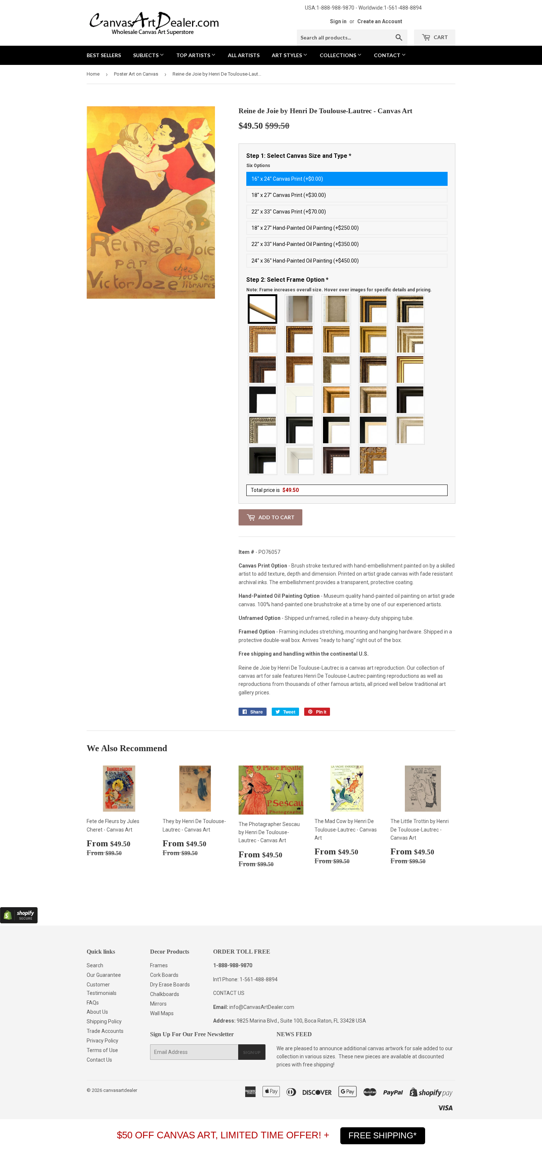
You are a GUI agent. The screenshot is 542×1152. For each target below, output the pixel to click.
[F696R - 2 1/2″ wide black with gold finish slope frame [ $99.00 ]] (373, 430)
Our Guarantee (104, 975)
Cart (440, 37)
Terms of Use (102, 1050)
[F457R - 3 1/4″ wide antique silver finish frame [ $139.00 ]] (373, 399)
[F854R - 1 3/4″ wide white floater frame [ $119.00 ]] (299, 460)
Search (95, 965)
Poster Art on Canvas (136, 74)
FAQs (93, 1003)
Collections (338, 55)
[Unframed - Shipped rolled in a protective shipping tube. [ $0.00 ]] (262, 309)
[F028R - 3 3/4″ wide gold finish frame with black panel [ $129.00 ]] (373, 309)
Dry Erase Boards (170, 985)
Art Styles (287, 55)
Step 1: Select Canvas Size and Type (298, 160)
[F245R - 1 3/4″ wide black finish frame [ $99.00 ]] (262, 399)
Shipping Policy (104, 1021)
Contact (388, 55)
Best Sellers (104, 55)
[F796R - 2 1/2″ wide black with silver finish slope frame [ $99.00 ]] (336, 430)
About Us (97, 1012)
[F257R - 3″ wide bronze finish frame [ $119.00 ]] (336, 339)
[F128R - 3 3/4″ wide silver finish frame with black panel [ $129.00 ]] (410, 309)
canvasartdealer (120, 1090)
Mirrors (158, 1004)
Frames (159, 965)
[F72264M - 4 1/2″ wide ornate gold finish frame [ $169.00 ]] (373, 460)
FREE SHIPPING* (382, 1135)
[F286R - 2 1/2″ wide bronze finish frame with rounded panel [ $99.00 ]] (373, 369)
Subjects (146, 55)
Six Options (258, 165)
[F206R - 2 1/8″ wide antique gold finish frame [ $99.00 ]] (299, 369)
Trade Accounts (105, 1031)
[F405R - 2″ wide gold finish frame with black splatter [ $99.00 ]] (410, 369)
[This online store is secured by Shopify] (19, 921)
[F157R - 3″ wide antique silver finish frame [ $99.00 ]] (410, 339)
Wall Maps (162, 1013)
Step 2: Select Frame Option (339, 284)
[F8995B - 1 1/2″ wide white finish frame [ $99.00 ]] (299, 399)
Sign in (338, 21)
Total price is (275, 490)
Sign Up (252, 1052)
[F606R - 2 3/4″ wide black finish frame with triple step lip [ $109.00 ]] (299, 430)
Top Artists (193, 55)
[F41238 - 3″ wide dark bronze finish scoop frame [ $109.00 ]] (336, 460)
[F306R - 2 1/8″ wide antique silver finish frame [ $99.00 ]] (336, 369)
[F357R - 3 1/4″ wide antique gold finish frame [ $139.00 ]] (336, 399)
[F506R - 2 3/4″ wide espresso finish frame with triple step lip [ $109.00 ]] (410, 399)
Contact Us (99, 1060)
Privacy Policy (102, 1041)
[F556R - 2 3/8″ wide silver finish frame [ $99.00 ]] (262, 430)
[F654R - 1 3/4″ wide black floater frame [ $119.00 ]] (262, 460)
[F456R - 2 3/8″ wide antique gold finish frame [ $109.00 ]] (262, 339)
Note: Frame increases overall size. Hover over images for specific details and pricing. (339, 289)
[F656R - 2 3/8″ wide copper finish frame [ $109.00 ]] (299, 339)
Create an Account (379, 21)
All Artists (244, 55)
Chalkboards (164, 994)
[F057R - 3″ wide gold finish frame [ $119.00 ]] (373, 339)
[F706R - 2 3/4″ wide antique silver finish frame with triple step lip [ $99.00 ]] (410, 430)
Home (93, 74)
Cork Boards (164, 975)
